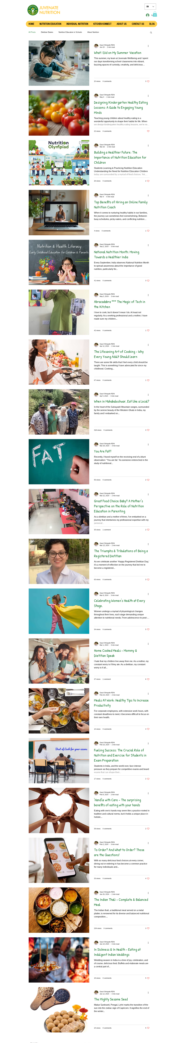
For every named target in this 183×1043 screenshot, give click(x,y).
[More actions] (149, 46)
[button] (155, 14)
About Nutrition (93, 32)
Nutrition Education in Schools (70, 32)
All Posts (32, 32)
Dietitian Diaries (47, 32)
